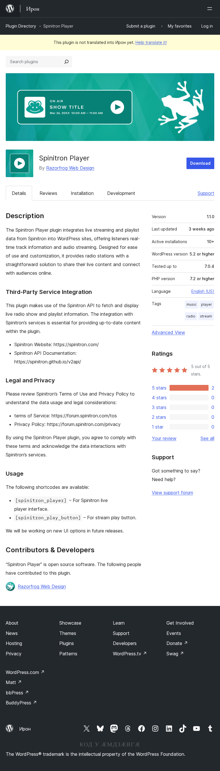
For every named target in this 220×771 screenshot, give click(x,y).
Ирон (25, 729)
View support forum (172, 492)
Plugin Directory (21, 26)
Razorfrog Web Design (70, 168)
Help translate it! (151, 42)
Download (200, 163)
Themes (67, 633)
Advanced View (168, 332)
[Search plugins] (66, 61)
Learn (119, 623)
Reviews (48, 193)
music (191, 304)
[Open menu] (211, 8)
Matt (14, 682)
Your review (164, 438)
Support (206, 193)
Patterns (68, 653)
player (206, 304)
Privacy (13, 653)
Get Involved (180, 623)
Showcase (70, 623)
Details (19, 193)
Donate (177, 643)
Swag (175, 653)
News (12, 633)
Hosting (14, 643)
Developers (125, 643)
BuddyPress (21, 703)
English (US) (202, 291)
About (12, 623)
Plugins (66, 643)
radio (190, 316)
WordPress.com (25, 672)
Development (121, 193)
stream (206, 316)
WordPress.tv (130, 653)
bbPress (17, 693)
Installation (82, 193)
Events (173, 633)
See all (207, 438)
